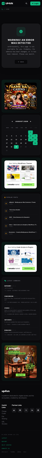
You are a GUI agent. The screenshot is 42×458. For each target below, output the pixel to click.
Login (36, 3)
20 (21, 143)
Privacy (5, 452)
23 (35, 143)
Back (22, 62)
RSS (25, 452)
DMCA (19, 452)
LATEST (4, 438)
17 (7, 143)
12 (16, 139)
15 (30, 139)
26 (16, 147)
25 (11, 147)
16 (35, 139)
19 (16, 143)
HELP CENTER (6, 445)
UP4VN (9, 3)
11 (11, 139)
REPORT (4, 441)
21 (25, 143)
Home (7, 9)
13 (21, 139)
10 (7, 139)
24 (7, 147)
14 (25, 139)
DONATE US (6, 448)
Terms (12, 452)
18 (11, 143)
